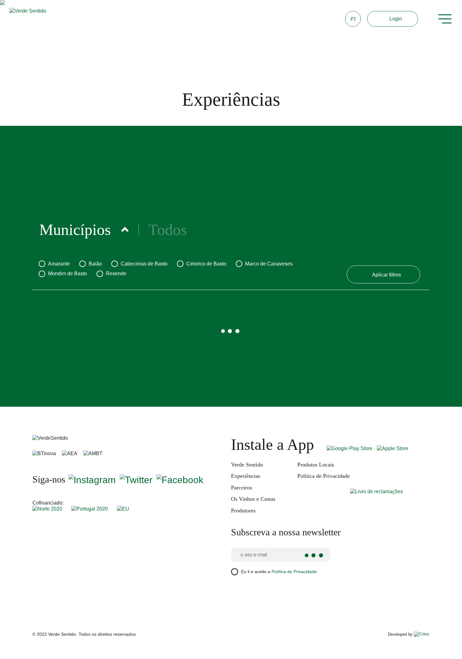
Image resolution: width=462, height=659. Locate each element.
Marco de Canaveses (269, 263)
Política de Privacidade (323, 476)
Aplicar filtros (386, 274)
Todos (167, 229)
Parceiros (241, 487)
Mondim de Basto (67, 273)
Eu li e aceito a (279, 571)
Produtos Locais (315, 464)
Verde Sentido (247, 464)
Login (395, 18)
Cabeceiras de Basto (144, 263)
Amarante (59, 263)
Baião (95, 263)
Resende (116, 273)
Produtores (243, 510)
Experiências (245, 476)
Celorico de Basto (206, 263)
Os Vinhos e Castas (253, 499)
